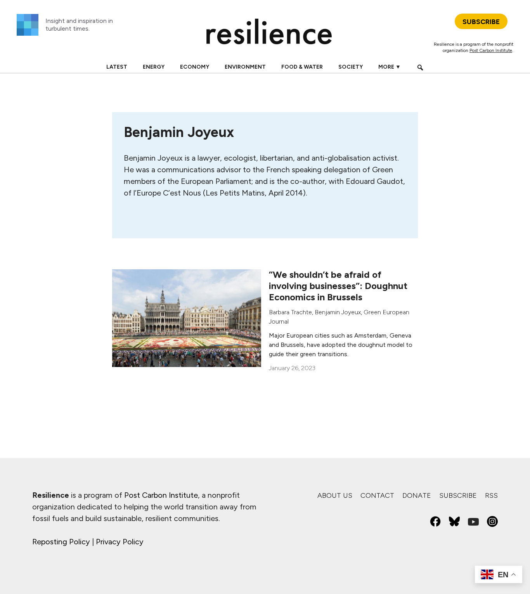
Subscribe (458, 495)
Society (350, 67)
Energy (154, 67)
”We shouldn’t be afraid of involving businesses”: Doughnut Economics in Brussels (338, 286)
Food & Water (302, 67)
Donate (416, 495)
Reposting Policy (61, 541)
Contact (377, 495)
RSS (491, 495)
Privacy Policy (120, 541)
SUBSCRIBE (481, 21)
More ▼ (389, 67)
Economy (194, 67)
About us (334, 495)
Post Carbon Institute (490, 50)
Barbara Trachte (290, 312)
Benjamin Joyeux (338, 312)
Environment (245, 67)
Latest (116, 67)
